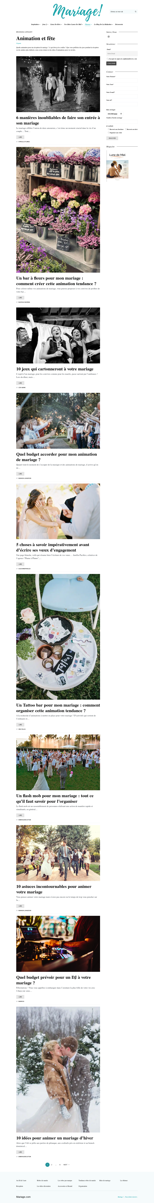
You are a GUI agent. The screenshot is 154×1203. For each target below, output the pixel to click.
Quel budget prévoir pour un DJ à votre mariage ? (53, 980)
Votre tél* (109, 100)
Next (65, 1165)
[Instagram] (108, 36)
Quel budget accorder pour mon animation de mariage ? (56, 457)
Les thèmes (124, 1180)
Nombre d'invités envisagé (114, 118)
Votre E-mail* (110, 92)
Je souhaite (109, 126)
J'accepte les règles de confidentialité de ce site (123, 59)
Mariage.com (23, 1196)
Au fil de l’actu (21, 1180)
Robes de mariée (42, 1180)
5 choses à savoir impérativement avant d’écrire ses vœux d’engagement (52, 547)
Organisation (83, 1186)
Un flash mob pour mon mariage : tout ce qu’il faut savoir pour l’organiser (55, 798)
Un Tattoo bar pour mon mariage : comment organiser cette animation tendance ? (58, 708)
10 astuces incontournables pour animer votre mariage (53, 889)
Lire (20, 137)
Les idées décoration (43, 1186)
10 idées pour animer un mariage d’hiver (54, 1138)
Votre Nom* (110, 84)
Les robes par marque (65, 1180)
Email (109, 49)
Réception (19, 1186)
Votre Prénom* (110, 77)
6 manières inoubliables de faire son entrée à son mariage (58, 120)
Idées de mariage (104, 1180)
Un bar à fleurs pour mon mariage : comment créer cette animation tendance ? (56, 281)
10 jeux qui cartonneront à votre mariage (54, 368)
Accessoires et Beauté (65, 1186)
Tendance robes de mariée (87, 1180)
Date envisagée (110, 110)
